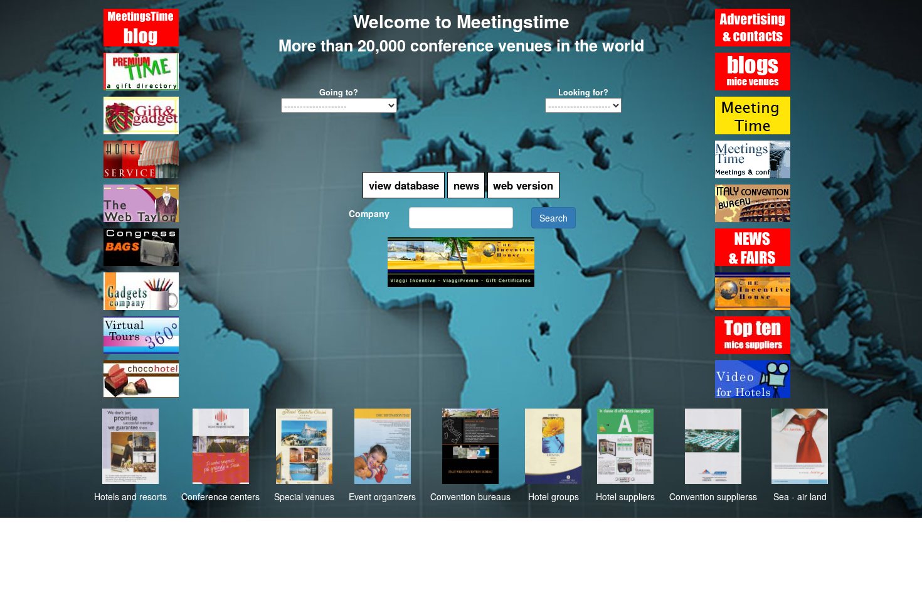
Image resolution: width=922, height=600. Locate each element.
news (466, 185)
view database (404, 185)
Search (553, 218)
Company (369, 213)
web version (523, 185)
